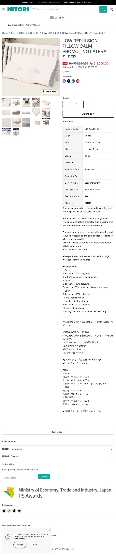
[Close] (49, 530)
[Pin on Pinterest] (78, 81)
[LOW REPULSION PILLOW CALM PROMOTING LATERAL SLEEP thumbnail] (6, 102)
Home (5, 33)
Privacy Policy (19, 538)
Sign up (44, 476)
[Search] (103, 9)
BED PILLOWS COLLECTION (25, 33)
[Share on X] (68, 81)
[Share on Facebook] (64, 81)
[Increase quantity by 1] (87, 104)
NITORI (67, 72)
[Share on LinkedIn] (73, 81)
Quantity (66, 98)
